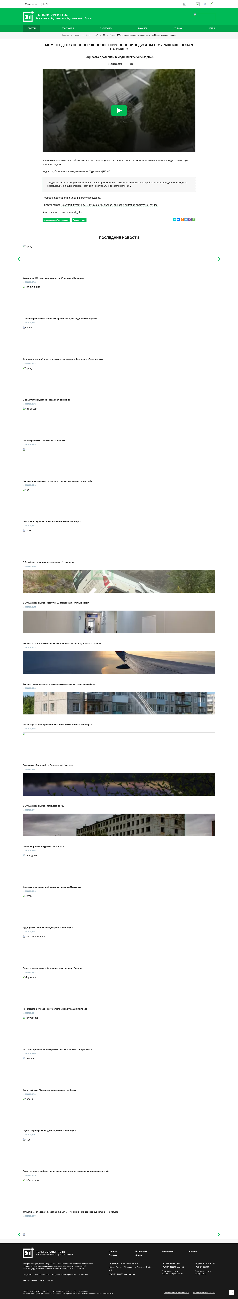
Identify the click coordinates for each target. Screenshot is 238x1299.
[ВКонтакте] (178, 219)
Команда (142, 28)
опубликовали (59, 171)
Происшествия (79, 220)
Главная (65, 35)
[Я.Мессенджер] (174, 219)
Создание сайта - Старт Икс (204, 1292)
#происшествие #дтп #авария (56, 220)
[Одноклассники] (182, 219)
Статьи (212, 28)
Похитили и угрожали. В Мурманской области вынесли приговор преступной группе (109, 205)
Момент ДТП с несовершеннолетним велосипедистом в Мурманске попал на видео (143, 35)
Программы (68, 28)
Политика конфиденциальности (176, 1292)
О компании (106, 28)
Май (96, 35)
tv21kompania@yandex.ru (172, 1274)
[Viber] (190, 219)
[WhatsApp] (193, 219)
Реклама (178, 28)
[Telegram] (186, 219)
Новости (31, 28)
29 (104, 35)
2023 (88, 35)
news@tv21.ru (200, 1274)
